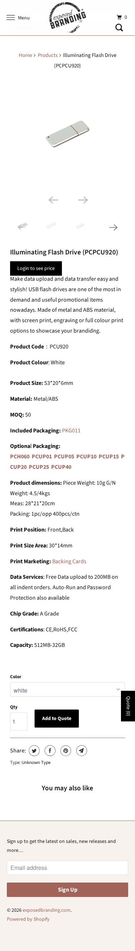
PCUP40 (61, 467)
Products (48, 55)
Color (15, 677)
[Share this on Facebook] (49, 750)
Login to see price (36, 268)
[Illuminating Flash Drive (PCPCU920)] (67, 134)
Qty (14, 707)
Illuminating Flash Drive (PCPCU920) (64, 252)
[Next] (82, 199)
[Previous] (52, 199)
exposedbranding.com (47, 910)
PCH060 (20, 457)
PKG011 (71, 431)
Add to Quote (56, 718)
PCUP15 (109, 457)
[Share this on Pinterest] (65, 750)
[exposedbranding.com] (68, 17)
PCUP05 (64, 457)
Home (25, 55)
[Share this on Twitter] (33, 750)
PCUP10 (86, 457)
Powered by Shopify (28, 919)
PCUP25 (39, 467)
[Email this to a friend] (81, 750)
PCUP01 (42, 457)
